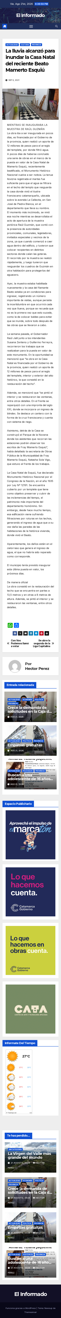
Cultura (25, 45)
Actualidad (12, 45)
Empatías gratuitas (25, 745)
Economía (27, 700)
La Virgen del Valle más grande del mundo (29, 1155)
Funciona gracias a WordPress (21, 1308)
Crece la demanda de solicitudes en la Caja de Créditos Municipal (29, 711)
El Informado (30, 15)
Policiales (28, 771)
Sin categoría (15, 1149)
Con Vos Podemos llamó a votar (20, 643)
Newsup (48, 1308)
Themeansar (30, 1312)
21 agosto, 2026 (21, 1163)
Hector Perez (37, 668)
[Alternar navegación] (31, 26)
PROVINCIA (36, 45)
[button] (56, 26)
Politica (39, 700)
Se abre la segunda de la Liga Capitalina (41, 643)
